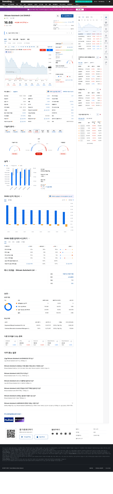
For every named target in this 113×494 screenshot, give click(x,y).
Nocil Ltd (36, 340)
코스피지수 (80, 34)
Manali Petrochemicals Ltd (53, 340)
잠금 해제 (30, 263)
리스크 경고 (108, 468)
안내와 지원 (96, 435)
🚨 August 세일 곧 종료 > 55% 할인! (83, 1)
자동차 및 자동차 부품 (68, 274)
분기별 (9, 200)
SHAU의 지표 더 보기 (68, 91)
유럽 (58, 6)
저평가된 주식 (76, 6)
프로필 (9, 43)
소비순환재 (70, 277)
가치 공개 (70, 22)
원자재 (87, 17)
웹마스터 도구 (79, 438)
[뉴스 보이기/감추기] (37, 47)
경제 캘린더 (55, 4)
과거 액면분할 (27, 43)
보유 (6, 293)
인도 (72, 283)
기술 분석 (22, 39)
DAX (79, 43)
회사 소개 (96, 429)
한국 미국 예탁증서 (49, 6)
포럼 (28, 39)
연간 (5, 200)
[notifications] (107, 1)
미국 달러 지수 (81, 48)
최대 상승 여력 (81, 118)
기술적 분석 (9, 126)
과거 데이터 (19, 43)
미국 (55, 6)
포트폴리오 (78, 435)
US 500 (80, 38)
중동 (61, 6)
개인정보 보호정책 (99, 468)
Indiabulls (8, 340)
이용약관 (91, 468)
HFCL (21, 340)
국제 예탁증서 (41, 6)
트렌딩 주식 (81, 89)
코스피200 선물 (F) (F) (83, 36)
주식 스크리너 (62, 4)
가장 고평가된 (89, 118)
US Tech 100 (81, 41)
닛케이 (79, 46)
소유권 (14, 43)
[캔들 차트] (6, 47)
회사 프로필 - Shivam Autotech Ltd (19, 270)
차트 (10, 39)
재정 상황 (15, 39)
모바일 (77, 432)
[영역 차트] (9, 47)
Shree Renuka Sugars (66, 340)
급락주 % (92, 62)
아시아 (65, 6)
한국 (18, 6)
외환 (79, 17)
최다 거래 (80, 62)
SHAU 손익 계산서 (12, 196)
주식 (91, 17)
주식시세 (5, 6)
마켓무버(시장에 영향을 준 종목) (86, 58)
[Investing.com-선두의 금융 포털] (8, 1)
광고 (95, 432)
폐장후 (35, 6)
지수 (83, 17)
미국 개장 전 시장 (29, 6)
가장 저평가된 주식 (83, 114)
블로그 (77, 429)
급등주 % (86, 62)
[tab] (7, 131)
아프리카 (69, 6)
